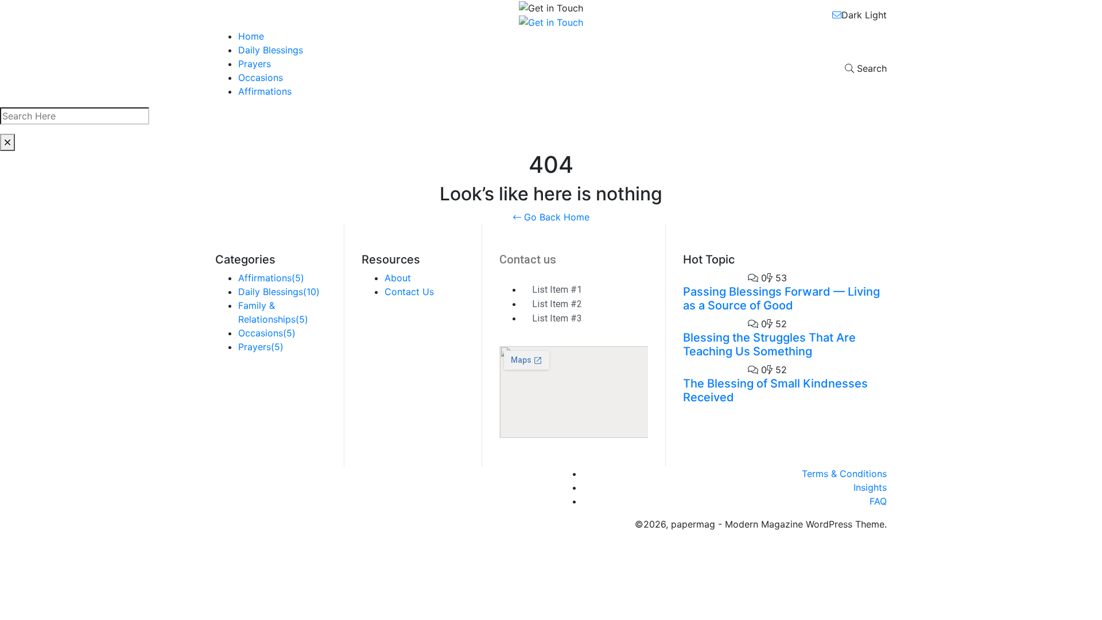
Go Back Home (555, 217)
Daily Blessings (270, 50)
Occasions (260, 77)
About (398, 278)
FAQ (878, 501)
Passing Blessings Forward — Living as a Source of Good (781, 298)
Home (251, 36)
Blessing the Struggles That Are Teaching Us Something (769, 344)
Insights (870, 487)
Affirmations (265, 91)
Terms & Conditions (844, 473)
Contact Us (409, 291)
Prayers (254, 63)
